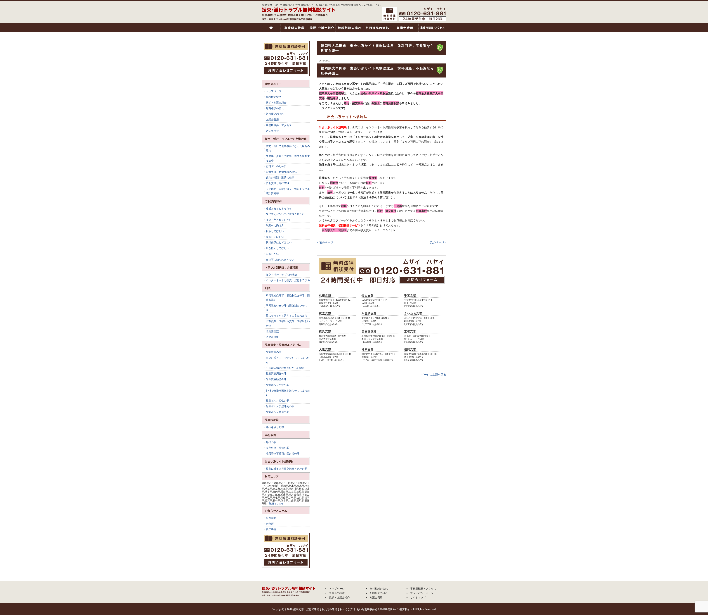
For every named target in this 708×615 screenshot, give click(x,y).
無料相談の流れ (349, 27)
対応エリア (272, 131)
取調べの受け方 (275, 225)
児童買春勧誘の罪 (276, 379)
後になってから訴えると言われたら (286, 315)
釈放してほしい (275, 231)
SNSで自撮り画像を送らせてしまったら (288, 393)
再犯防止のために (276, 166)
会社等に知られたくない (280, 259)
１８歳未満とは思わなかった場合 (285, 368)
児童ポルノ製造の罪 (277, 412)
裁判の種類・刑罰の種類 (280, 177)
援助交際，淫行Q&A (277, 183)
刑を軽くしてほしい (277, 248)
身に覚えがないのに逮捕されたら (285, 214)
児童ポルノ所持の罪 (277, 385)
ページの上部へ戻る (433, 374)
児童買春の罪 (273, 352)
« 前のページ (325, 242)
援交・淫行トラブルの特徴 (281, 274)
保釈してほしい (275, 237)
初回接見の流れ (377, 27)
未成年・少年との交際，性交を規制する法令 (288, 158)
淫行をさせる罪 (275, 427)
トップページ (271, 27)
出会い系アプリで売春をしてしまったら (288, 360)
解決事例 (271, 529)
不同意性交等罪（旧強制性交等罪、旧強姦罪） (288, 297)
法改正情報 (272, 337)
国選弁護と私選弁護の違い (281, 172)
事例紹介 (271, 518)
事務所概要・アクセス (432, 27)
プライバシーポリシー (423, 593)
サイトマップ (418, 597)
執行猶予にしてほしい (279, 242)
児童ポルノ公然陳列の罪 (280, 406)
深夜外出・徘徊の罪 (277, 447)
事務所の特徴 (294, 27)
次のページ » (438, 242)
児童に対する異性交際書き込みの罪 (286, 468)
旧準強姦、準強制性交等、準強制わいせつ (288, 323)
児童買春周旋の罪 (276, 373)
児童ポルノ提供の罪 (277, 400)
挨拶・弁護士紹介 (322, 27)
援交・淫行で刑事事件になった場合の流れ (288, 148)
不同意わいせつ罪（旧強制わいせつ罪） (286, 308)
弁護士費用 (405, 27)
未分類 (270, 523)
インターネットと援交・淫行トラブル (288, 280)
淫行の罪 (271, 442)
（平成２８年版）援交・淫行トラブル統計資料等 (288, 191)
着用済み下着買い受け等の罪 (282, 453)
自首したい (272, 254)
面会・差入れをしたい (279, 219)
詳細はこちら (276, 503)
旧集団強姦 (272, 331)
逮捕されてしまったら (279, 208)
